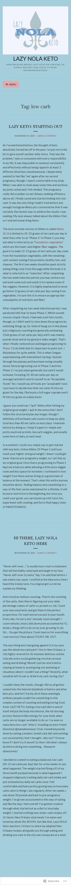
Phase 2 (7, 348)
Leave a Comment (46, 136)
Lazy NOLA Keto (35, 58)
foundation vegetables (48, 242)
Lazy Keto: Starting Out (35, 126)
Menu (12, 84)
